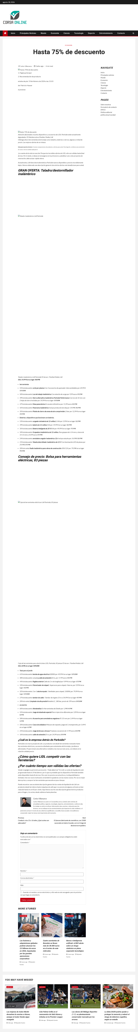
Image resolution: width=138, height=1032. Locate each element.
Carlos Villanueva (26, 66)
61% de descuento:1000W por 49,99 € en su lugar (49, 674)
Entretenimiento (106, 33)
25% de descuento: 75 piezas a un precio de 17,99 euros (50, 731)
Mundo (43, 33)
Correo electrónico (27, 878)
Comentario (25, 842)
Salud (107, 987)
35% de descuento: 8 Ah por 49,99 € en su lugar (48, 428)
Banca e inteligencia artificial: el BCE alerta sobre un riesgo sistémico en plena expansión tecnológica (75, 946)
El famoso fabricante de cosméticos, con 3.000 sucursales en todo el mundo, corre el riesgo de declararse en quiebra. (70, 821)
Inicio (13, 33)
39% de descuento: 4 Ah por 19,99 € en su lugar (46, 425)
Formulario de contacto (109, 107)
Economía (55, 33)
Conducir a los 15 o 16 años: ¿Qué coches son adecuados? (33, 820)
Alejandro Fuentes (20, 1023)
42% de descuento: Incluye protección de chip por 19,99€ (50, 408)
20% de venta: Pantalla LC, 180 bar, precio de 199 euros (51, 701)
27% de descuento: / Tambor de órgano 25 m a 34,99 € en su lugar (51, 698)
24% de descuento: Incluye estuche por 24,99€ (51, 438)
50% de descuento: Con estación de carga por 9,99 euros (51, 394)
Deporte (91, 33)
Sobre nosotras (106, 104)
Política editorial (106, 112)
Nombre (23, 871)
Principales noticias (28, 33)
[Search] (133, 33)
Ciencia (67, 33)
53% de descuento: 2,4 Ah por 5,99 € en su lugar (50, 421)
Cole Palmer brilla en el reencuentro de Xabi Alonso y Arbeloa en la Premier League (50, 1014)
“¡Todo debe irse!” (53, 770)
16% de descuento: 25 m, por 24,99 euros (43, 734)
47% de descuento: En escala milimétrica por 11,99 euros (48, 404)
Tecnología (78, 33)
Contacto (121, 33)
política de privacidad (108, 115)
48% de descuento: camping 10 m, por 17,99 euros (46, 678)
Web (21, 885)
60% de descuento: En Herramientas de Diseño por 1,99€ (46, 708)
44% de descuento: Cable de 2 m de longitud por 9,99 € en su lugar (50, 681)
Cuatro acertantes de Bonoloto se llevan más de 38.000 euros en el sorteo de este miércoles (51, 946)
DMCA (103, 110)
